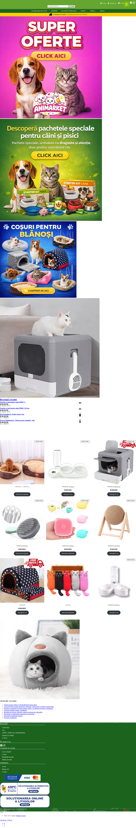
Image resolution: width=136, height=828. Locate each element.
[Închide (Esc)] (134, 2)
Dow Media (10, 810)
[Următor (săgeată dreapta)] (132, 414)
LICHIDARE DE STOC (39, 11)
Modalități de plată (8, 757)
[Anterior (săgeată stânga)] (3, 414)
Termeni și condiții (8, 735)
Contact (4, 772)
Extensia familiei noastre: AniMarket (15, 710)
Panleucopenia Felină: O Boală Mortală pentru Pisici (20, 705)
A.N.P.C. (5, 738)
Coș (3, 730)
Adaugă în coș (68, 494)
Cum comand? (6, 752)
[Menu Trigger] (126, 4)
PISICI (92, 11)
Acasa (4, 766)
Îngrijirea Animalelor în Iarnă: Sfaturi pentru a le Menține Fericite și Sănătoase (28, 708)
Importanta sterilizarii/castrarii (13, 716)
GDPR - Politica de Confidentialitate (13, 733)
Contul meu (5, 727)
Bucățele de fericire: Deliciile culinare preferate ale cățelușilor (23, 712)
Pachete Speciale (69, 11)
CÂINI (83, 11)
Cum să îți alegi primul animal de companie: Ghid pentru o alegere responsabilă (29, 706)
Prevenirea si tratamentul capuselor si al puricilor (19, 714)
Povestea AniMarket (10, 718)
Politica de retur (7, 759)
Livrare (4, 754)
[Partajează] (129, 2)
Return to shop (21, 816)
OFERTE (54, 11)
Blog (102, 11)
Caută (72, 6)
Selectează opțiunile (22, 494)
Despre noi (5, 769)
